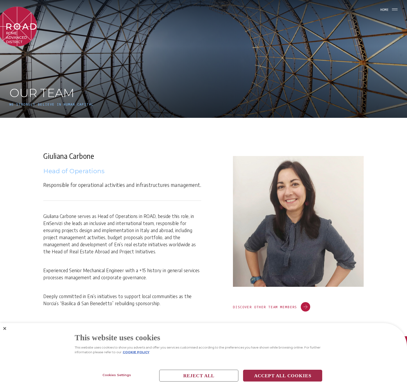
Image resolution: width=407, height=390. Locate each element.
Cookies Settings (116, 375)
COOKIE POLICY (136, 352)
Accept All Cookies (282, 375)
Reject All (199, 375)
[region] (203, 356)
